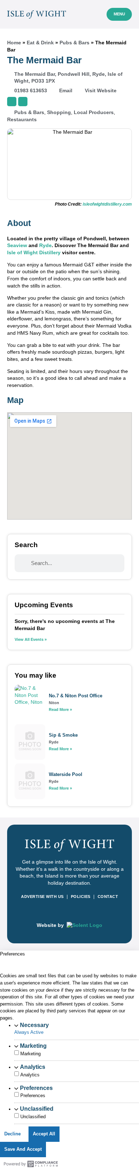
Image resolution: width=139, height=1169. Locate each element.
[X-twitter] (75, 911)
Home (14, 42)
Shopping (59, 112)
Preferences (36, 1088)
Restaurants (22, 119)
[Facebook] (52, 911)
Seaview (17, 245)
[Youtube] (87, 911)
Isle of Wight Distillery (34, 252)
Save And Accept (23, 1149)
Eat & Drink (40, 42)
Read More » (60, 709)
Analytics (32, 1067)
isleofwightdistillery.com (107, 204)
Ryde (45, 245)
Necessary (34, 1025)
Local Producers (94, 112)
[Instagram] (64, 911)
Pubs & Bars (74, 42)
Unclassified (36, 1108)
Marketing (33, 1045)
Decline (12, 1133)
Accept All (44, 1133)
